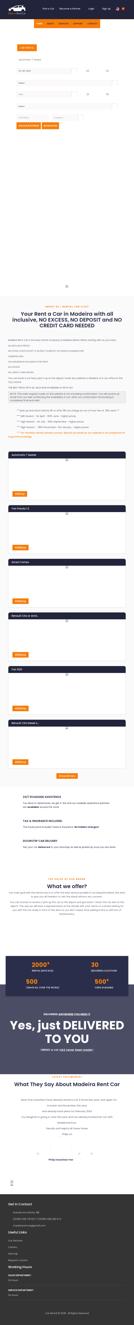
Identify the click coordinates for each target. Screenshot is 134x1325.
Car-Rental (27, 47)
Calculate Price (28, 125)
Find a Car (48, 8)
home (39, 23)
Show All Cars (67, 776)
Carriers (12, 1255)
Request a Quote (18, 1268)
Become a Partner (70, 8)
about (50, 23)
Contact (92, 23)
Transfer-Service (51, 47)
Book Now (50, 125)
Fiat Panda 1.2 (20, 508)
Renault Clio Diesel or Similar (25, 723)
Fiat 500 (17, 669)
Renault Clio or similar (25, 616)
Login (91, 8)
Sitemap (13, 1262)
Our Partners (15, 1249)
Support (78, 23)
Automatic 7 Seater (24, 455)
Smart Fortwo (20, 562)
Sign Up (106, 8)
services (64, 23)
